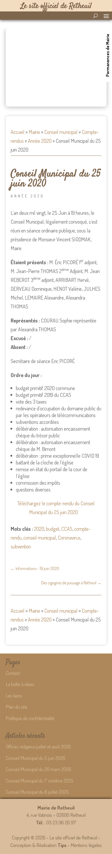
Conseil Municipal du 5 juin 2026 (35, 758)
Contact (13, 673)
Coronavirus (69, 537)
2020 (39, 528)
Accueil (17, 131)
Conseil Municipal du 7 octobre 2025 (39, 780)
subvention (21, 546)
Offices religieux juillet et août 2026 (38, 746)
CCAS (66, 528)
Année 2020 (40, 140)
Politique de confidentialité (30, 718)
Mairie (34, 131)
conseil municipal (39, 537)
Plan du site (16, 706)
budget (52, 528)
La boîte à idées (20, 684)
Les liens (14, 695)
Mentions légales (86, 845)
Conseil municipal (61, 131)
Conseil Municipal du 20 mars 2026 (38, 769)
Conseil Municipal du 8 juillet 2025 (37, 791)
